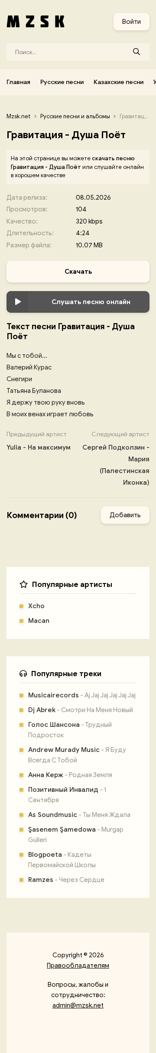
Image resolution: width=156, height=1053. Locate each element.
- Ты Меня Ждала (79, 815)
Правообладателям (78, 965)
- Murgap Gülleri (76, 835)
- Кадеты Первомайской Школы (62, 860)
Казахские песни (118, 82)
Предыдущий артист (38, 441)
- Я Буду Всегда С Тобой (77, 755)
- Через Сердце (66, 880)
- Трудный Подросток (70, 730)
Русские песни (62, 82)
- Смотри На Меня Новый (80, 710)
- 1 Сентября (67, 795)
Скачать (78, 271)
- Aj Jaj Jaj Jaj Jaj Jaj (82, 695)
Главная (18, 82)
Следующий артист (116, 458)
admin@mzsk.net (78, 1005)
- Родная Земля (70, 775)
